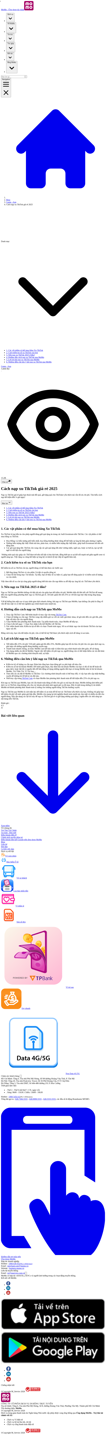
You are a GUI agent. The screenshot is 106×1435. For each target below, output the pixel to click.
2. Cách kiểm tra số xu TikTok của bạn (22, 353)
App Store (1, 1315)
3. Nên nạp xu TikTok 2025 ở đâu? (20, 355)
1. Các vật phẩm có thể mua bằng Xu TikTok (24, 350)
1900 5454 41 (14, 1097)
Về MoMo (11, 24)
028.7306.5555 (21, 1099)
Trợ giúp (10, 44)
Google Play (1, 1348)
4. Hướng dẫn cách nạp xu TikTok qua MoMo (25, 357)
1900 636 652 (20, 1264)
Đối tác (10, 53)
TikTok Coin (60, 615)
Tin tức (10, 34)
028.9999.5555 (35, 1099)
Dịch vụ (10, 14)
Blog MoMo (11, 62)
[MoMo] (55, 197)
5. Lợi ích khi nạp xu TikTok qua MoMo (22, 360)
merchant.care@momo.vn (17, 1266)
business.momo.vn (16, 1268)
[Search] (26, 76)
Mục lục (5, 503)
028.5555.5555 (49, 1099)
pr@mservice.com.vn (16, 1273)
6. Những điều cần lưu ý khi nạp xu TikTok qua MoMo (29, 362)
